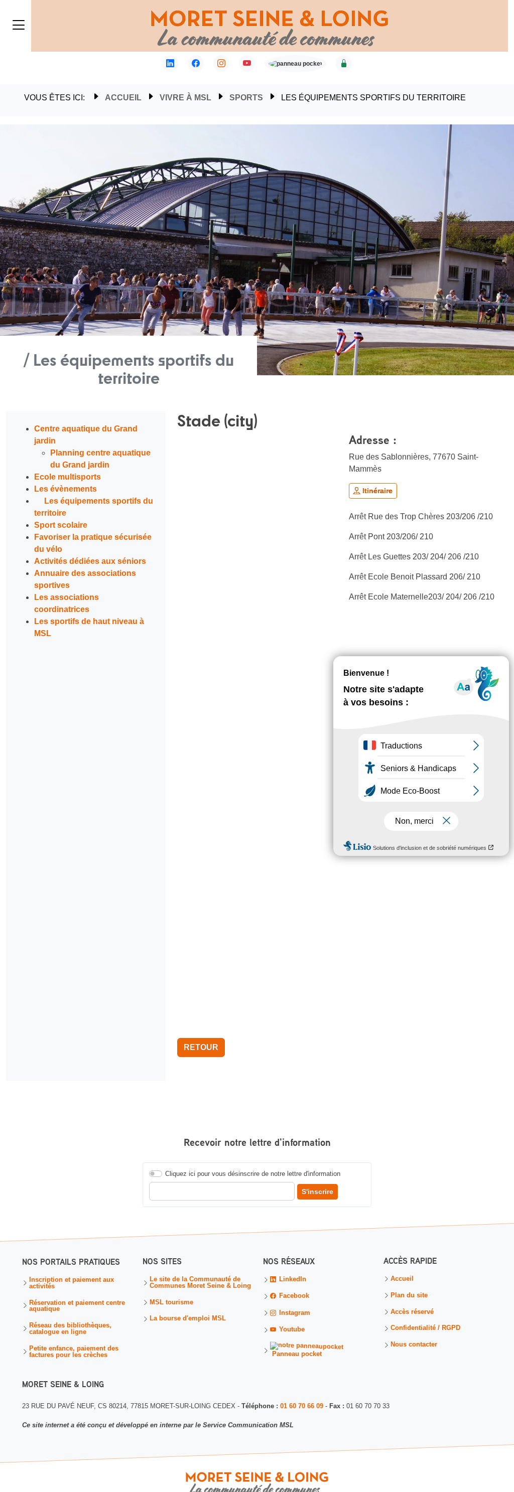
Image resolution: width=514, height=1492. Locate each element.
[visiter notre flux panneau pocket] (295, 65)
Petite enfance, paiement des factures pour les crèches (73, 1351)
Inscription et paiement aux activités (71, 1283)
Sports (246, 97)
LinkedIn (291, 1279)
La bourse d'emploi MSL (188, 1319)
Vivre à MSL (185, 97)
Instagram (293, 1312)
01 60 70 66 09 (301, 1405)
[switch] (155, 1173)
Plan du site (409, 1295)
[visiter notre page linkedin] (170, 64)
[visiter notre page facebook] (196, 64)
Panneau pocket (296, 1354)
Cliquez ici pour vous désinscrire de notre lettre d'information (252, 1173)
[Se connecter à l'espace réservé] (344, 64)
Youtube (291, 1329)
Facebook (293, 1296)
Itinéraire (376, 491)
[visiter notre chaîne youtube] (247, 64)
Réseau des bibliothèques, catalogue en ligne (70, 1328)
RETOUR (201, 1047)
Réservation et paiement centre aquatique (77, 1305)
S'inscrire (317, 1191)
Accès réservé (412, 1312)
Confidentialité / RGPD (425, 1328)
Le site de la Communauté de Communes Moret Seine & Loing (200, 1282)
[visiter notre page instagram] (221, 64)
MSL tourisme (171, 1302)
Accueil (123, 97)
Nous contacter (414, 1345)
